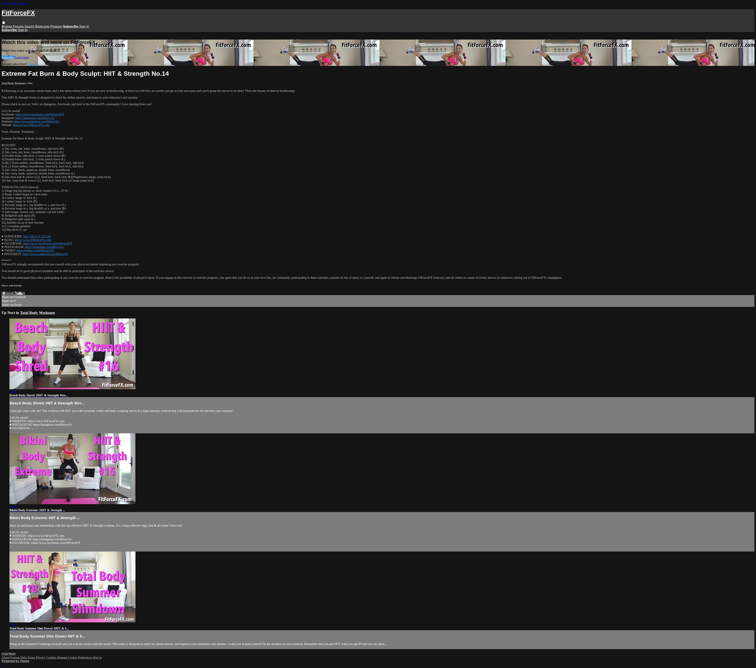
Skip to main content (14, 3)
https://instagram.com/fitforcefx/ (35, 118)
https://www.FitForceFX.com (31, 125)
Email (21, 293)
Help (23, 657)
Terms (31, 657)
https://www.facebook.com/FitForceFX (39, 114)
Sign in (84, 26)
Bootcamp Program (48, 26)
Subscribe (8, 57)
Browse (7, 26)
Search (29, 26)
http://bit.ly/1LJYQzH (37, 236)
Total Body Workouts (14, 83)
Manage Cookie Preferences (75, 657)
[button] (3, 22)
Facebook (8, 293)
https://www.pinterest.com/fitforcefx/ (36, 121)
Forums (18, 26)
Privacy (41, 657)
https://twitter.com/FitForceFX (35, 250)
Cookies (51, 657)
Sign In (23, 30)
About (5, 657)
